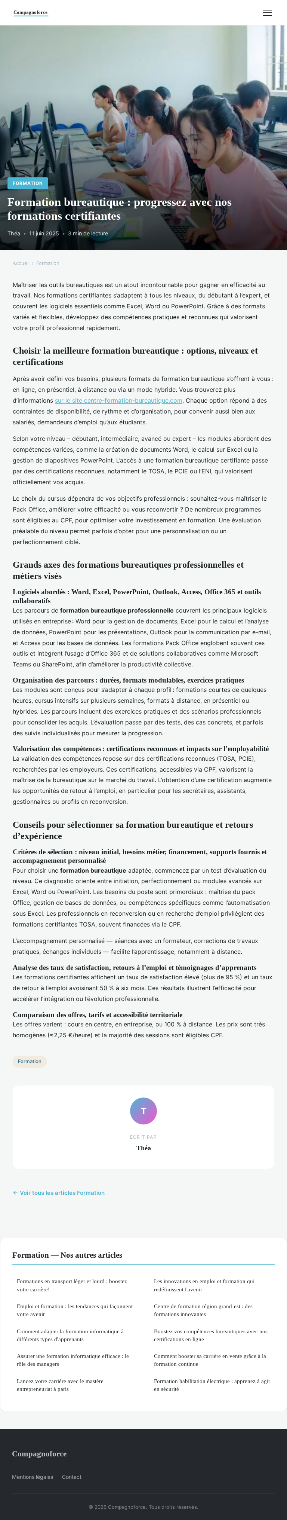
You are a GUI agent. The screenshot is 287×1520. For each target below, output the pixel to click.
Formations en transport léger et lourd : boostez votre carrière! (72, 1285)
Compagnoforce (39, 1453)
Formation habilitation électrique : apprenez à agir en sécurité (212, 1385)
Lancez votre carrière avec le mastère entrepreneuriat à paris (60, 1385)
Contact (71, 1477)
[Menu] (267, 13)
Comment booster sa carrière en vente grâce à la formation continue (210, 1360)
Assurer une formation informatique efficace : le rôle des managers (73, 1360)
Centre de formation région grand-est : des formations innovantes (203, 1310)
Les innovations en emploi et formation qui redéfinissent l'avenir (204, 1285)
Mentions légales (32, 1477)
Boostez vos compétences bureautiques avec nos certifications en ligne (211, 1335)
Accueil (21, 263)
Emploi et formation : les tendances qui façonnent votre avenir (75, 1310)
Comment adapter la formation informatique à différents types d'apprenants (70, 1335)
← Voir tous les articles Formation (59, 1192)
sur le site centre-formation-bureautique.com (118, 400)
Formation (28, 183)
